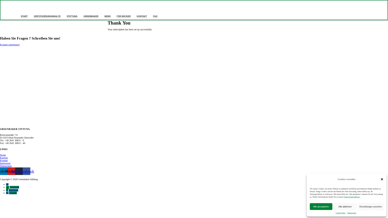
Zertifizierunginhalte (47, 16)
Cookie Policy (341, 213)
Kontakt (142, 16)
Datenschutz (351, 213)
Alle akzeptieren (321, 206)
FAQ (155, 16)
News (107, 16)
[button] (381, 179)
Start (24, 16)
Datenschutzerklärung (352, 197)
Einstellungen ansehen (371, 206)
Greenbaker (91, 16)
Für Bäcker (124, 16)
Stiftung (72, 16)
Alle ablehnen (345, 206)
